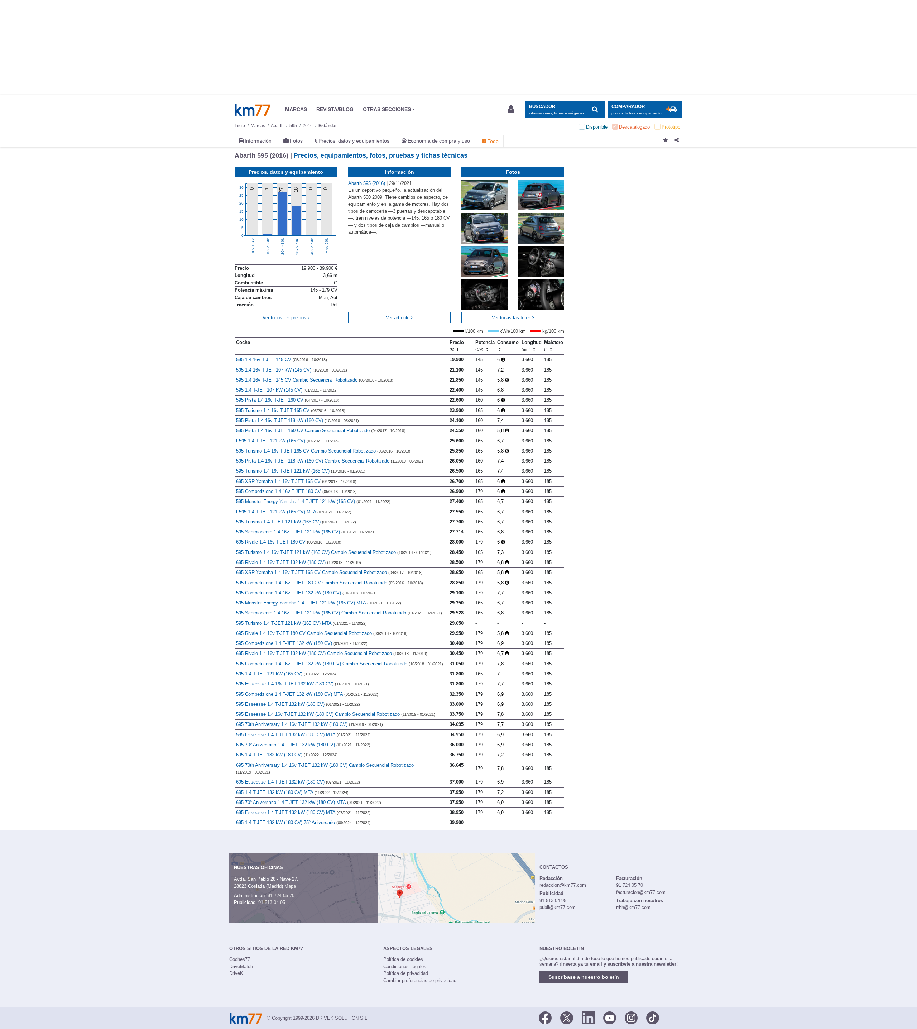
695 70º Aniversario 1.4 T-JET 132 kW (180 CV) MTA (308, 802)
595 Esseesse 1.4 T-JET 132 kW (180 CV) (298, 704)
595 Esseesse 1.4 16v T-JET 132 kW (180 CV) (302, 683)
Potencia (485, 346)
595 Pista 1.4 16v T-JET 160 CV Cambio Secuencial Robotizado (320, 430)
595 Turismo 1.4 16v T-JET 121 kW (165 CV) (300, 471)
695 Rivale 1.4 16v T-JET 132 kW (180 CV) (298, 562)
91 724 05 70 (281, 895)
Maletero (553, 346)
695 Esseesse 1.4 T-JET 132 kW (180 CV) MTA (303, 812)
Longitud (532, 346)
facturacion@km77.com (641, 892)
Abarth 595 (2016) (367, 183)
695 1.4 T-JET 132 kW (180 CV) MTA (292, 792)
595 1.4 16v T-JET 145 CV (281, 359)
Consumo (508, 342)
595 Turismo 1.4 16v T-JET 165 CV (290, 410)
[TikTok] (652, 1017)
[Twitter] (566, 1017)
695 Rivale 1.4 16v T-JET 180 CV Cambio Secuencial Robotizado (322, 633)
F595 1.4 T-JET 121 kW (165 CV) (288, 441)
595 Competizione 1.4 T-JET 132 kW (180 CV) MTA (307, 694)
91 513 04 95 (271, 902)
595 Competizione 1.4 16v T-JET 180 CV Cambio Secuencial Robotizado (329, 582)
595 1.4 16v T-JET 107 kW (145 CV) (291, 370)
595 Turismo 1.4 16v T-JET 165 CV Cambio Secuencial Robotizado (324, 451)
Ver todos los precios (285, 317)
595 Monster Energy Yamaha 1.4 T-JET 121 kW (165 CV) (313, 501)
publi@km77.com (557, 907)
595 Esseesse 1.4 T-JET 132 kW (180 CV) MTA (303, 734)
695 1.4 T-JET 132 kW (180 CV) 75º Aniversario (303, 822)
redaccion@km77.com (562, 885)
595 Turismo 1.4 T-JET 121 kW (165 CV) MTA (301, 623)
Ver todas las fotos (512, 317)
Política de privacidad (405, 973)
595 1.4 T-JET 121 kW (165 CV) (287, 673)
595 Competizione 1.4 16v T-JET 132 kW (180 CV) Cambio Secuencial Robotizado (339, 663)
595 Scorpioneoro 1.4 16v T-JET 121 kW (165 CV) (306, 532)
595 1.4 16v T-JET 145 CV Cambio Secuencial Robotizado (314, 380)
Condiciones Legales (404, 966)
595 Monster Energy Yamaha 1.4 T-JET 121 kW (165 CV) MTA (318, 603)
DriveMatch (241, 966)
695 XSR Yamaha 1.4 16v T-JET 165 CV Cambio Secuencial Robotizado (329, 572)
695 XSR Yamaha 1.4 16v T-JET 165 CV (296, 481)
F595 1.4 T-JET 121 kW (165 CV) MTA (293, 511)
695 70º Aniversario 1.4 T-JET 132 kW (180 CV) (303, 744)
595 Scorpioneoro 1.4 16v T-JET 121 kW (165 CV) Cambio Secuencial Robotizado (339, 613)
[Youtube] (609, 1017)
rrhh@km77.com (633, 907)
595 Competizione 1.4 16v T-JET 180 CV (296, 491)
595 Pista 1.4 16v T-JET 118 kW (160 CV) (297, 420)
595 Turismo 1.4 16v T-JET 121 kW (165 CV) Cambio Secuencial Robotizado (334, 552)
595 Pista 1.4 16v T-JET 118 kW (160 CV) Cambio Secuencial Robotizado (330, 461)
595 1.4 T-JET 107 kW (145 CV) (287, 390)
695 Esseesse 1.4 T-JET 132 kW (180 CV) (298, 782)
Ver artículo (398, 317)
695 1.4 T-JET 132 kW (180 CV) (287, 754)
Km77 (252, 109)
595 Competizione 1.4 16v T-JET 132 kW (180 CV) (306, 592)
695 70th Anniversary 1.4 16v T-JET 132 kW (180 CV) (309, 724)
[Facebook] (545, 1017)
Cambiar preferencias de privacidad (419, 980)
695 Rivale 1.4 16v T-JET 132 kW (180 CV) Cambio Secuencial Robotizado (331, 653)
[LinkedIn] (588, 1017)
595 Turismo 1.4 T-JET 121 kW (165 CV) (296, 522)
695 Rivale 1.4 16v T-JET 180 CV (288, 542)
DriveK (236, 973)
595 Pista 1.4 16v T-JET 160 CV (287, 400)
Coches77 (239, 959)
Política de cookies (403, 959)
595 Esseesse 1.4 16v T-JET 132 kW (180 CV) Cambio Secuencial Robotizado (335, 714)
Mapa (290, 886)
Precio (457, 346)
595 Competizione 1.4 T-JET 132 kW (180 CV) (302, 643)
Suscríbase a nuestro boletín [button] (583, 977)
